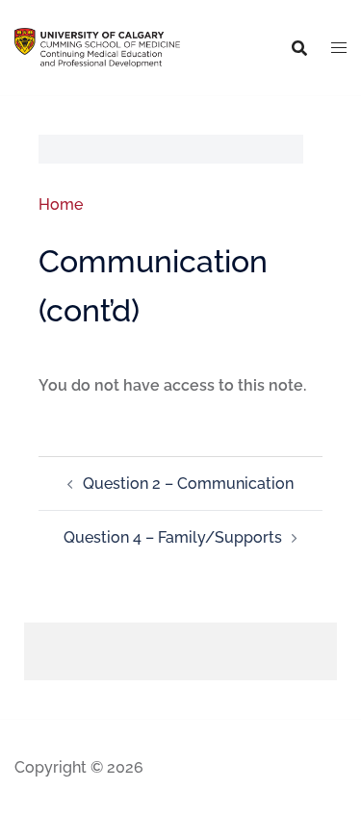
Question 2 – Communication (188, 483)
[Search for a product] (299, 48)
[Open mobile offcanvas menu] (339, 48)
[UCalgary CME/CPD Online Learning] (97, 47)
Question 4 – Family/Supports (173, 537)
